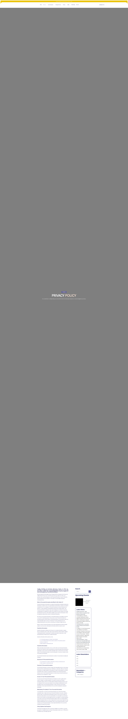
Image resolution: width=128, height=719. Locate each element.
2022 (77, 665)
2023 (77, 663)
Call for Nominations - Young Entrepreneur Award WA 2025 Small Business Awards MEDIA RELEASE (83, 641)
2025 (77, 658)
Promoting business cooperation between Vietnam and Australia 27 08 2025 (82, 625)
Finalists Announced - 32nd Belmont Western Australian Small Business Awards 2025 (82, 613)
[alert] (83, 601)
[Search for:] (83, 591)
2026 (77, 656)
